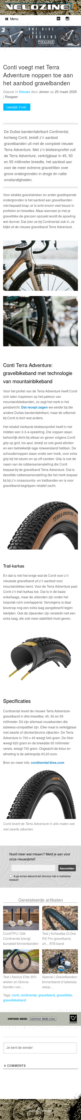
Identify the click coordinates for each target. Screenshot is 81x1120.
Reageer (11, 96)
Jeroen (44, 91)
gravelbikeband (14, 1000)
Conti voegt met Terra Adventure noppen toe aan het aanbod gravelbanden (38, 75)
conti (15, 995)
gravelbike (64, 995)
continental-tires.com (47, 762)
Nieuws (24, 91)
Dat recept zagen (34, 407)
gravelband (46, 995)
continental (29, 995)
